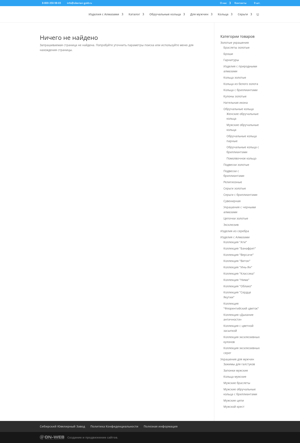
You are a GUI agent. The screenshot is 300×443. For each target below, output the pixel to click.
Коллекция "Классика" (239, 273)
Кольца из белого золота (240, 84)
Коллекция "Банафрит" (239, 248)
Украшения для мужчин (237, 359)
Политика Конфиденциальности (114, 426)
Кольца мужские (234, 376)
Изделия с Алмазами (104, 14)
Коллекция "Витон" (236, 261)
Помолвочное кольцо (241, 158)
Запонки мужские (235, 370)
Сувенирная (232, 201)
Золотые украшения (234, 43)
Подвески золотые (236, 165)
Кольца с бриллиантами (240, 90)
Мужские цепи (233, 400)
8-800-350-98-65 (51, 3)
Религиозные (232, 182)
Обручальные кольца (165, 14)
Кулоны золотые (235, 96)
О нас (223, 3)
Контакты (240, 3)
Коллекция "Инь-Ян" (237, 267)
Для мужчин (199, 14)
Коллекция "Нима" (236, 280)
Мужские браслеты (236, 383)
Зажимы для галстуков (239, 364)
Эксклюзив (231, 225)
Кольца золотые (234, 77)
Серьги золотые (234, 188)
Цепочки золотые (235, 218)
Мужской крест (233, 406)
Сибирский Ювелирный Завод (62, 426)
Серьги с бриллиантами (240, 195)
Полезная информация (161, 426)
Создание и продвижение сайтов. (92, 437)
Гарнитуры (231, 60)
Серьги (243, 14)
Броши (228, 54)
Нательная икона (235, 103)
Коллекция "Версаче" (238, 255)
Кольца (223, 14)
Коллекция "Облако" (237, 286)
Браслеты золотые (236, 47)
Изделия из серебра (234, 231)
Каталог (134, 14)
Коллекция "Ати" (235, 242)
